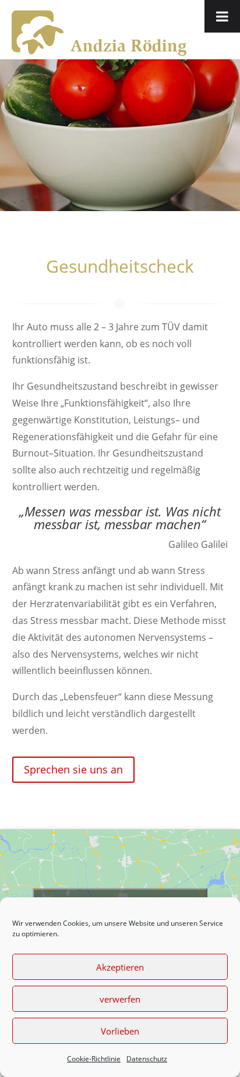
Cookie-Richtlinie (94, 1059)
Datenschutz (146, 1059)
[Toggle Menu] (222, 16)
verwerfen (120, 999)
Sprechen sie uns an (73, 769)
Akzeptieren (120, 967)
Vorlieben (120, 1031)
